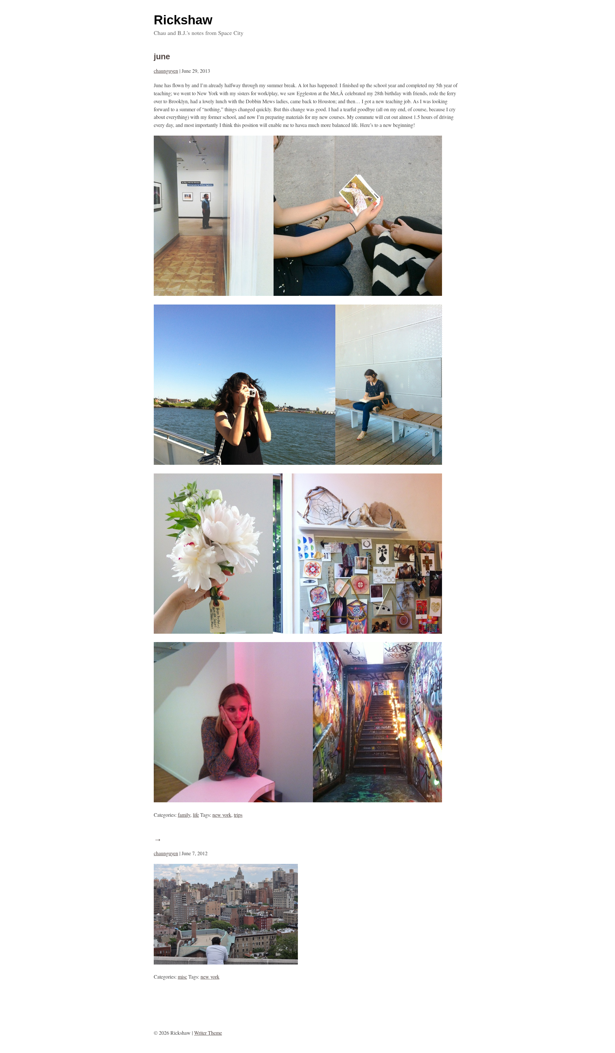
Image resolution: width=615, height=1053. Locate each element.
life (196, 814)
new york (221, 814)
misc (182, 976)
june (162, 56)
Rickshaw (183, 20)
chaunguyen (166, 70)
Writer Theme (208, 1032)
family (184, 814)
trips (238, 814)
